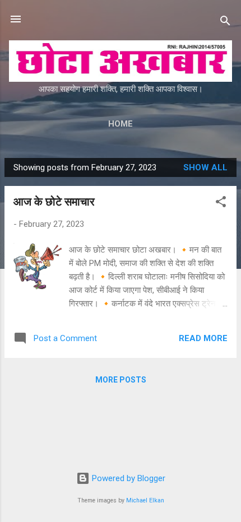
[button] (221, 203)
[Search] (225, 23)
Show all (205, 167)
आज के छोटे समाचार (54, 201)
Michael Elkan (145, 500)
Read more (203, 338)
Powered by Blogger (127, 478)
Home (120, 124)
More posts (120, 379)
